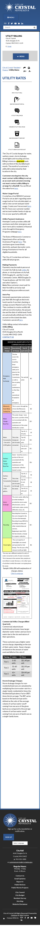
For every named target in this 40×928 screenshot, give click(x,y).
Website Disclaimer (20, 904)
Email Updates (20, 879)
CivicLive (14, 915)
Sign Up (8, 837)
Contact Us (20, 876)
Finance (5, 70)
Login (4, 919)
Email (9, 46)
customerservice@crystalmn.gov (20, 862)
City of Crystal (7, 67)
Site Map (20, 901)
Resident (17, 67)
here (16, 188)
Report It (20, 882)
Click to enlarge (17, 573)
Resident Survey (20, 898)
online (24, 270)
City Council (20, 892)
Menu (11, 17)
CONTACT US (8, 337)
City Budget (20, 895)
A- (30, 71)
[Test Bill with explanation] (17, 578)
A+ (24, 71)
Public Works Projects (19, 888)
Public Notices (20, 885)
